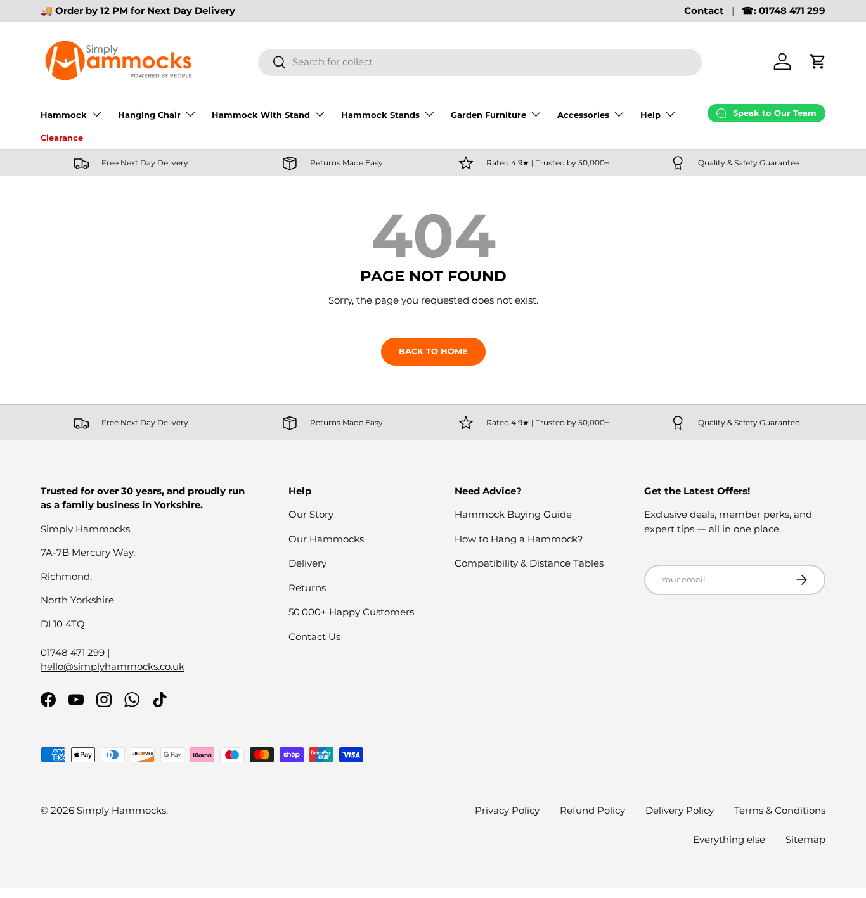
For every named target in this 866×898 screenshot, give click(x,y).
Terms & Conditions (779, 810)
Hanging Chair (149, 115)
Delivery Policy (679, 810)
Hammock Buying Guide (513, 514)
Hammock (64, 115)
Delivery (307, 563)
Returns (307, 588)
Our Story (310, 514)
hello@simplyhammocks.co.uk (112, 666)
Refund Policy (592, 810)
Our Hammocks (326, 539)
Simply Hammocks (121, 810)
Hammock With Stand (261, 115)
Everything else (729, 839)
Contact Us (314, 637)
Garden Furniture (488, 115)
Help (650, 115)
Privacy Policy (507, 810)
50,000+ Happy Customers (351, 612)
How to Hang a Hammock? (519, 539)
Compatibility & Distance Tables (529, 563)
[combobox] (480, 61)
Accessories (583, 115)
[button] (818, 61)
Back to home (433, 351)
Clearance (62, 137)
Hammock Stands (380, 115)
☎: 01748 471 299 (783, 10)
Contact (704, 10)
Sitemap (805, 839)
